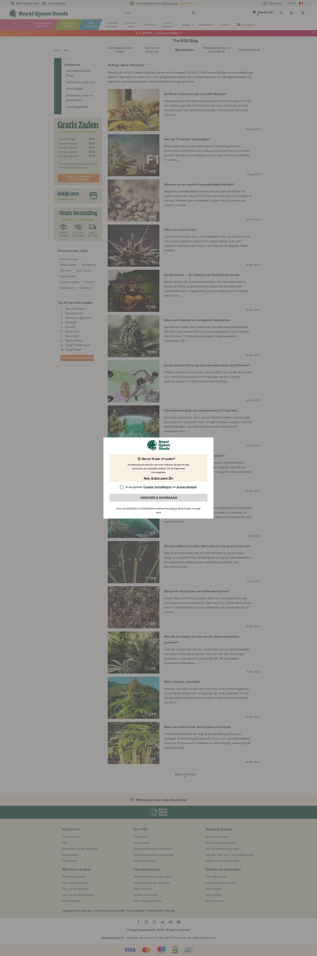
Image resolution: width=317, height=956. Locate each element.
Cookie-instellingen (157, 487)
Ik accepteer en (161, 487)
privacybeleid (186, 487)
